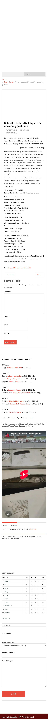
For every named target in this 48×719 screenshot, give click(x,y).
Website (7, 333)
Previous (10, 275)
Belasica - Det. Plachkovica (18, 404)
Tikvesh (7, 585)
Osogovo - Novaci (14, 390)
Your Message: (7, 660)
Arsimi (6, 602)
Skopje (6, 609)
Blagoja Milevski (13, 268)
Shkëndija (33, 529)
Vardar (6, 599)
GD (43, 577)
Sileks (6, 588)
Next (39, 275)
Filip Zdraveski (11, 130)
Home (4, 79)
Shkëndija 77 (8, 606)
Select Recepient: (8, 642)
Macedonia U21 (25, 268)
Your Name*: (6, 625)
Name (7, 316)
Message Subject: (8, 652)
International (8, 82)
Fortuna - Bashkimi (14, 367)
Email (6, 324)
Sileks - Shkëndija (14, 376)
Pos (3, 577)
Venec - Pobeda (14, 381)
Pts (26, 577)
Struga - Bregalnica (14, 379)
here (31, 418)
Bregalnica (7, 595)
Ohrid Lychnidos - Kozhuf (15, 401)
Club (6, 577)
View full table (6, 618)
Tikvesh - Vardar (15, 412)
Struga (6, 592)
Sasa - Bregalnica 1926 (21, 392)
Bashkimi (7, 613)
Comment (8, 291)
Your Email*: (6, 633)
